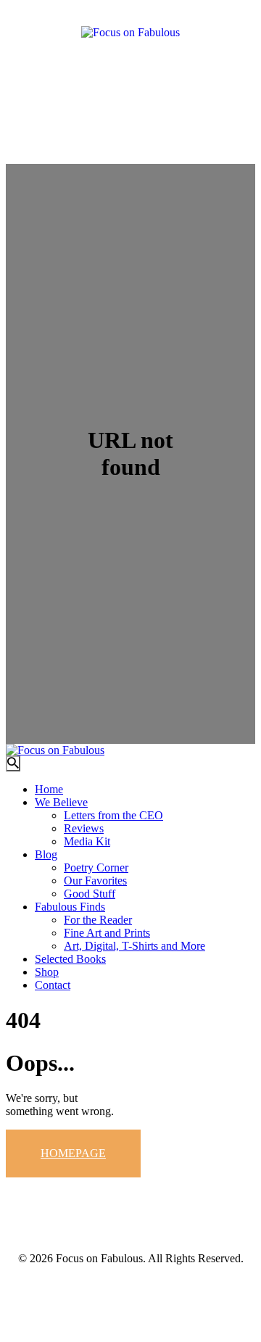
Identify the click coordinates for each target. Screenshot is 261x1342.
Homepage (73, 1153)
